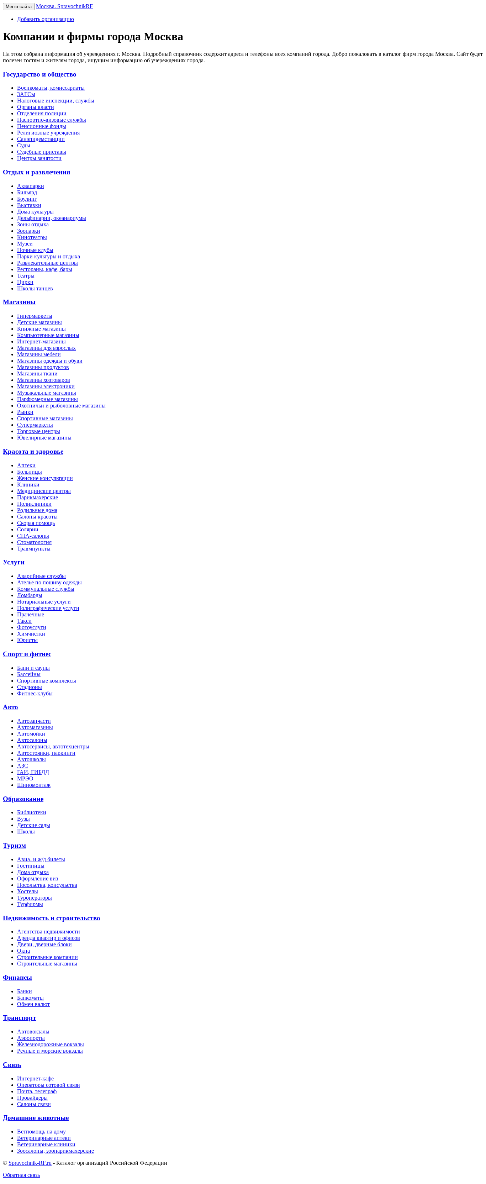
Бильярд (27, 192)
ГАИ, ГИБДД (33, 772)
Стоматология (34, 542)
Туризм (14, 845)
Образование (23, 799)
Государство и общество (39, 74)
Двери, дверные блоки (44, 944)
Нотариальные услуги (44, 602)
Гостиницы (30, 866)
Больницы (29, 472)
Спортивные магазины (45, 418)
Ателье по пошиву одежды (49, 582)
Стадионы (29, 687)
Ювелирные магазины (44, 438)
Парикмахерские (37, 497)
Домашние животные (36, 1117)
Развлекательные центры (47, 263)
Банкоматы (30, 998)
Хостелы (27, 891)
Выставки (29, 205)
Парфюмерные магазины (47, 399)
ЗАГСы (26, 94)
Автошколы (31, 759)
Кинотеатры (32, 237)
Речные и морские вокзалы (50, 1051)
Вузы (23, 819)
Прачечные (30, 614)
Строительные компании (47, 957)
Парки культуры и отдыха (48, 256)
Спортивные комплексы (46, 681)
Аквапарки (30, 186)
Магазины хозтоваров (43, 380)
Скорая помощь (36, 523)
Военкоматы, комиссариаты (51, 88)
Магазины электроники (46, 386)
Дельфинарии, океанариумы (51, 218)
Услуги (14, 562)
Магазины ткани (37, 373)
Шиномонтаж (34, 785)
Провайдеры (32, 1098)
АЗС (22, 766)
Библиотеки (31, 812)
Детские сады (33, 825)
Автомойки (31, 734)
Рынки (25, 412)
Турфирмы (30, 904)
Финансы (17, 977)
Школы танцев (35, 288)
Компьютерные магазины (48, 335)
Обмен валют (33, 1004)
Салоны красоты (37, 517)
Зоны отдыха (33, 224)
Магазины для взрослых (46, 348)
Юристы (27, 640)
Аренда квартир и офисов (48, 938)
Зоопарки (28, 231)
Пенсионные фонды (41, 126)
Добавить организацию (45, 19)
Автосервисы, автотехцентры (53, 746)
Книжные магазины (41, 329)
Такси (24, 621)
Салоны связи (34, 1104)
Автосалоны (32, 740)
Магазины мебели (39, 354)
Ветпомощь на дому (41, 1131)
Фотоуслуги (31, 627)
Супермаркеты (35, 425)
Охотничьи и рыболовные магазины (61, 405)
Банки (24, 991)
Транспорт (19, 1017)
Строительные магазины (47, 964)
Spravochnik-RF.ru (30, 1163)
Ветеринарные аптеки (44, 1138)
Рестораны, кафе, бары (44, 269)
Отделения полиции (42, 113)
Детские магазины (39, 322)
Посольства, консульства (47, 885)
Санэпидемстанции (41, 139)
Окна (23, 951)
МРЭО (25, 778)
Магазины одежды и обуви (50, 361)
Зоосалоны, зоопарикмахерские (55, 1151)
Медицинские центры (44, 491)
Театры (26, 276)
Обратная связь (21, 1175)
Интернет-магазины (41, 341)
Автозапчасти (34, 721)
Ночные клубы (35, 250)
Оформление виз (37, 878)
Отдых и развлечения (36, 172)
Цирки (25, 282)
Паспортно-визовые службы (51, 120)
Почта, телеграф (37, 1091)
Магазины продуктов (43, 367)
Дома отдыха (33, 872)
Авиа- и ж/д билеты (41, 859)
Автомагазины (35, 727)
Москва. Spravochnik (64, 6)
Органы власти (35, 107)
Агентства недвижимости (48, 931)
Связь (12, 1064)
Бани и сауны (33, 668)
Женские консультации (45, 478)
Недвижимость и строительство (51, 918)
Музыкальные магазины (46, 393)
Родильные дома (37, 510)
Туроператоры (34, 898)
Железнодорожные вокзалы (50, 1044)
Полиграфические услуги (48, 608)
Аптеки (26, 465)
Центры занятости (39, 158)
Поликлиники (34, 504)
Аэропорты (31, 1038)
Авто (10, 707)
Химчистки (31, 634)
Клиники (28, 485)
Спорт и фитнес (27, 654)
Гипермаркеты (34, 316)
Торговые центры (38, 431)
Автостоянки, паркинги (46, 753)
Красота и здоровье (33, 451)
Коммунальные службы (45, 589)
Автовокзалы (33, 1031)
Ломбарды (29, 595)
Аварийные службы (41, 576)
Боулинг (27, 199)
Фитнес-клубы (35, 693)
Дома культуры (35, 212)
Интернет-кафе (35, 1078)
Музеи (25, 244)
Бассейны (29, 674)
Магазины (19, 302)
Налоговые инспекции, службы (55, 101)
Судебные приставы (41, 152)
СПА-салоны (33, 536)
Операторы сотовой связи (48, 1085)
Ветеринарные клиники (46, 1144)
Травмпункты (34, 549)
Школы (26, 831)
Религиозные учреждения (48, 133)
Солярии (27, 529)
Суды (23, 145)
